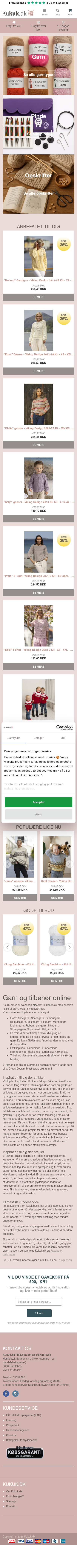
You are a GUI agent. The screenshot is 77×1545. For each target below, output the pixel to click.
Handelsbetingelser (17, 1430)
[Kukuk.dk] (19, 12)
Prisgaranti (12, 1425)
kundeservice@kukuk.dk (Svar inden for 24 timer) (41, 1385)
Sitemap (11, 1501)
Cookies (11, 1435)
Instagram (9, 1254)
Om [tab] (63, 737)
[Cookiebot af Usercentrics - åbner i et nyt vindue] (56, 727)
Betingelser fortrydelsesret (21, 1440)
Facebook (56, 1250)
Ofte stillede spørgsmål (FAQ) (23, 1415)
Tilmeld (39, 1313)
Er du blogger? (15, 1496)
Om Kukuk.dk (14, 1491)
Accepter (38, 802)
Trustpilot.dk (64, 1260)
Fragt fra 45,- (14, 26)
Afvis (38, 814)
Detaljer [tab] (38, 737)
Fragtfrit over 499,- (38, 27)
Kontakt (10, 1506)
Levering (11, 1420)
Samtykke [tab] (13, 737)
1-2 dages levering (63, 27)
